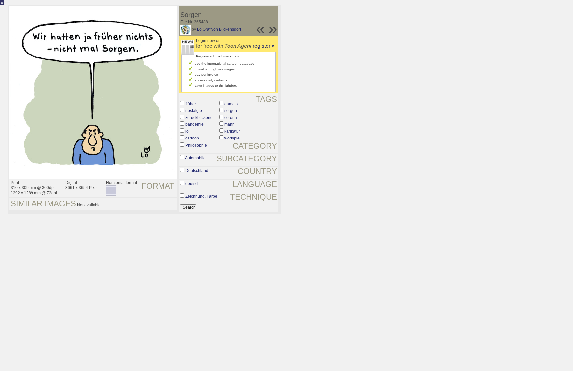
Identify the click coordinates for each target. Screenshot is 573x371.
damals (231, 104)
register (264, 46)
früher (190, 104)
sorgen (230, 110)
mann (229, 124)
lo (187, 131)
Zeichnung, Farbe (201, 196)
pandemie (194, 124)
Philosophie (196, 145)
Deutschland (196, 170)
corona (230, 117)
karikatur (232, 131)
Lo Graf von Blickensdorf (219, 29)
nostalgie (193, 110)
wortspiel (232, 138)
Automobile (195, 158)
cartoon (192, 138)
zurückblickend (199, 117)
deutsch (192, 183)
